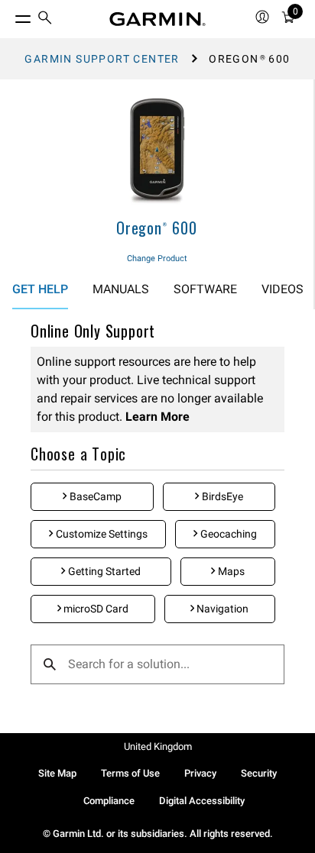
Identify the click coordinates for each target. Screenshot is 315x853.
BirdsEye (221, 496)
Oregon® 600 (156, 227)
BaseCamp (94, 496)
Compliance (109, 800)
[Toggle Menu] (9, 15)
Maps (230, 571)
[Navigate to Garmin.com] (157, 19)
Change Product (157, 258)
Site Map (57, 773)
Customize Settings (101, 534)
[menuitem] (45, 19)
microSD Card (94, 609)
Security (259, 773)
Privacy (200, 773)
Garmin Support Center (101, 59)
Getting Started (103, 571)
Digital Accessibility (202, 800)
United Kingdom (158, 746)
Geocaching (227, 534)
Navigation (221, 609)
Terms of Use (130, 773)
